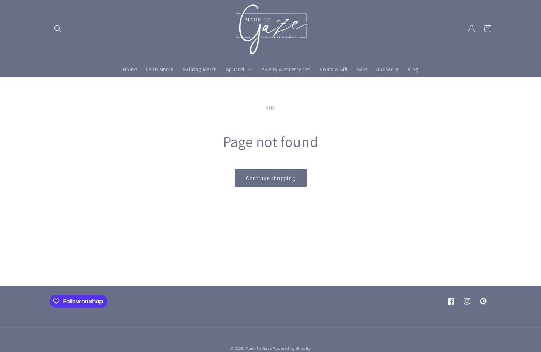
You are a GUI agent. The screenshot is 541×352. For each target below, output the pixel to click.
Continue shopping (271, 178)
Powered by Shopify (292, 348)
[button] (58, 29)
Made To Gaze (258, 348)
